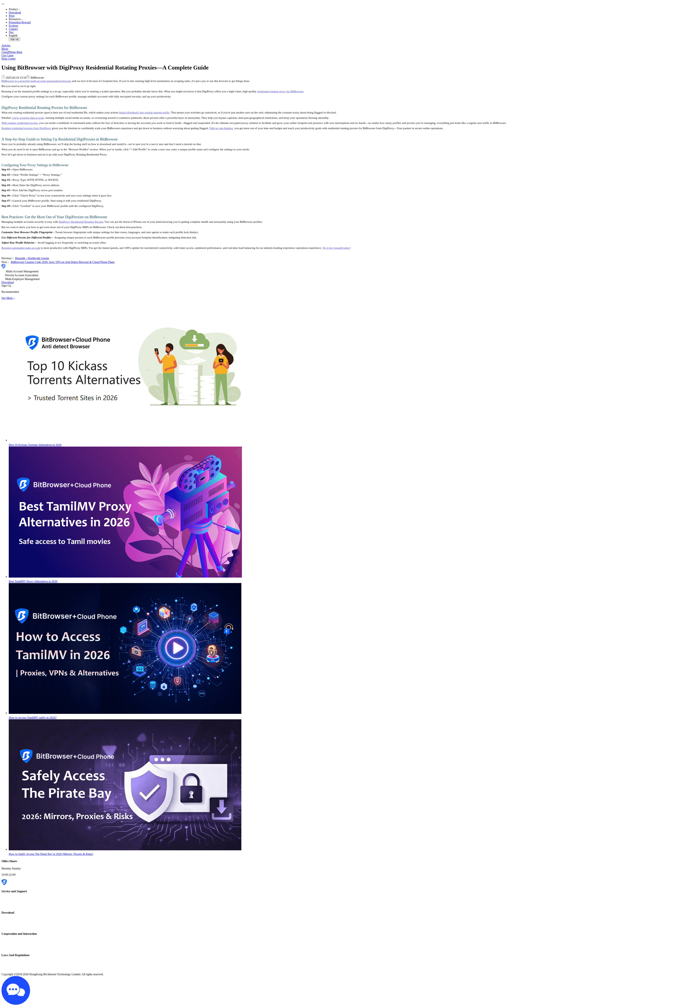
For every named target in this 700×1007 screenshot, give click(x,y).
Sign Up (14, 39)
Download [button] (7, 282)
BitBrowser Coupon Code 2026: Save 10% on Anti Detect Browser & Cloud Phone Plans (62, 262)
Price (12, 15)
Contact (13, 28)
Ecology (13, 25)
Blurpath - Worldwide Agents (32, 258)
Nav (11, 32)
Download (15, 12)
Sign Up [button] (6, 285)
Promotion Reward (20, 22)
